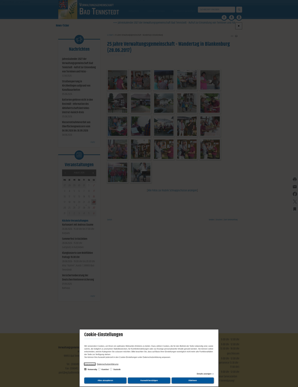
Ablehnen (192, 380)
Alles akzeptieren (105, 380)
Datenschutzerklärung (107, 364)
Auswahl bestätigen (149, 380)
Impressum (89, 364)
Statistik (117, 369)
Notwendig (92, 369)
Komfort (105, 369)
